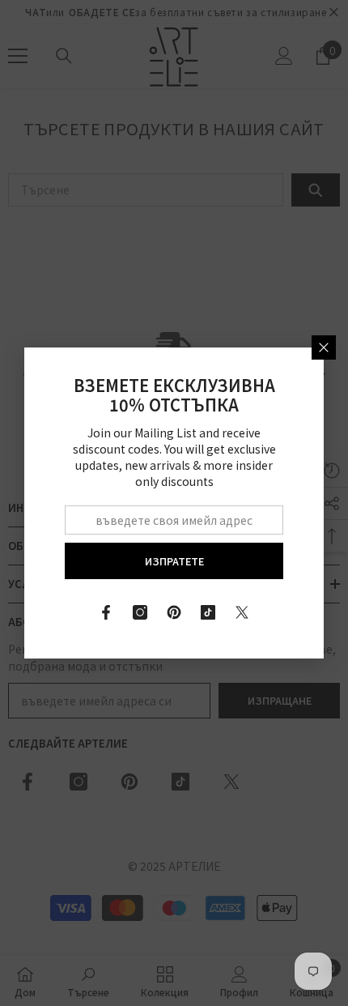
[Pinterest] (174, 612)
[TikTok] (208, 612)
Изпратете (174, 561)
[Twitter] (242, 612)
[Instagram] (140, 612)
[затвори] (324, 347)
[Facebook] (106, 612)
